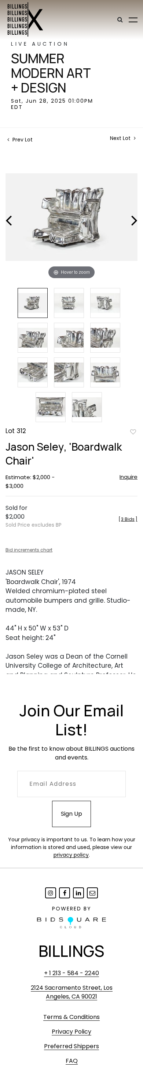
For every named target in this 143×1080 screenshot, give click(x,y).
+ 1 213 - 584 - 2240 (71, 973)
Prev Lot (22, 139)
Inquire (129, 477)
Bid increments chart (29, 550)
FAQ (72, 1061)
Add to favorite (133, 431)
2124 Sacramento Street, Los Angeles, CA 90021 (72, 992)
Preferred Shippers (71, 1046)
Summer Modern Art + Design (51, 73)
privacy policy (71, 855)
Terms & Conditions (71, 1017)
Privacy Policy (71, 1031)
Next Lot (121, 138)
